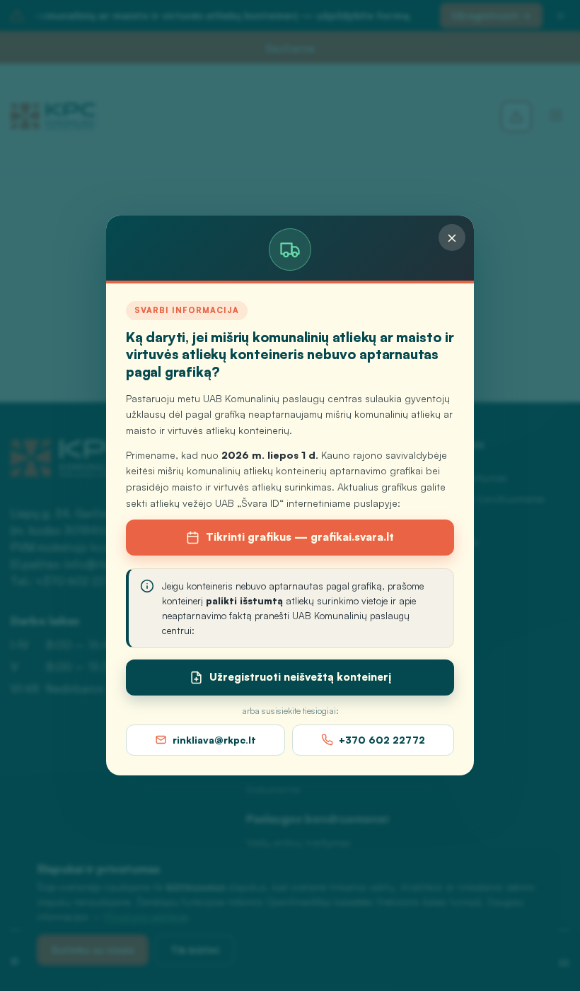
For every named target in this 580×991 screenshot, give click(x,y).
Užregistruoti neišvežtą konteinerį (300, 677)
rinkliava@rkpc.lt (214, 740)
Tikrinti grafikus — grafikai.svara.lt (300, 537)
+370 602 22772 (382, 740)
